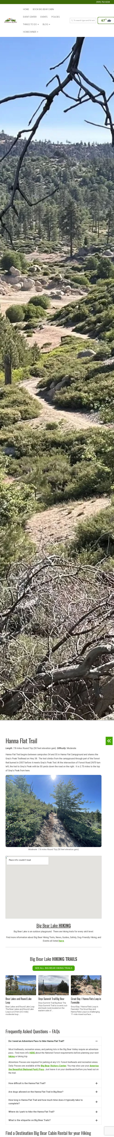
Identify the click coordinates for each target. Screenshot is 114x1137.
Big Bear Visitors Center (53, 1065)
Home (26, 9)
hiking (11, 1056)
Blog (45, 24)
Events (44, 16)
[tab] (53, 1041)
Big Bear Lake (53, 925)
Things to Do (30, 24)
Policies (55, 16)
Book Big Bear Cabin (43, 9)
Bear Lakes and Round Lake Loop (19, 1001)
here (61, 941)
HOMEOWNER (29, 31)
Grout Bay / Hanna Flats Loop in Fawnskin (86, 1001)
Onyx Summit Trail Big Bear (51, 999)
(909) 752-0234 (103, 2)
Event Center (30, 16)
